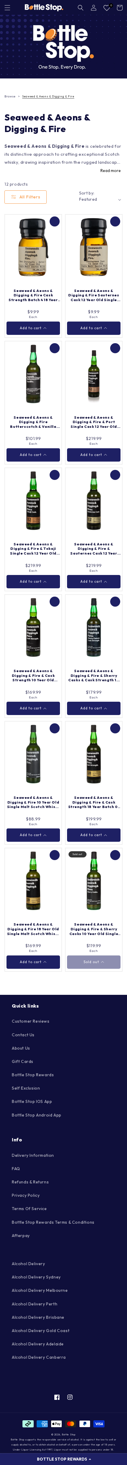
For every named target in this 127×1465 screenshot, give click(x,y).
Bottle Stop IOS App (32, 1101)
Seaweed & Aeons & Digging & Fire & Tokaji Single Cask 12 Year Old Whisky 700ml (33, 549)
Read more (110, 170)
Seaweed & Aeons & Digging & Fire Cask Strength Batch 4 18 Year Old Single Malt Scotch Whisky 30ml (33, 295)
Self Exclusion (26, 1088)
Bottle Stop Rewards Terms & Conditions (53, 1222)
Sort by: (87, 193)
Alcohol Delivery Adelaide (38, 1344)
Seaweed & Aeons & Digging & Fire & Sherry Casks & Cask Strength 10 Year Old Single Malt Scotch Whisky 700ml (93, 675)
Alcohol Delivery (28, 1263)
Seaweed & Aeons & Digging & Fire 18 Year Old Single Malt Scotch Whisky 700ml (33, 929)
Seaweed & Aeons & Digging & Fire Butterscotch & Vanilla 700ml (33, 422)
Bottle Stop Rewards (33, 1074)
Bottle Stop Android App (36, 1115)
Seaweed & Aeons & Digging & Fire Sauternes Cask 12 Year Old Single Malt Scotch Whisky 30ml (93, 295)
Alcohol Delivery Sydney (36, 1277)
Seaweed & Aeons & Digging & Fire (48, 96)
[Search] (80, 7)
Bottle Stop (69, 1434)
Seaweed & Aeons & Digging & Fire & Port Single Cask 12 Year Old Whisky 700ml (94, 422)
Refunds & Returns (30, 1182)
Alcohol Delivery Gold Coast (40, 1330)
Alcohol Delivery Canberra (39, 1357)
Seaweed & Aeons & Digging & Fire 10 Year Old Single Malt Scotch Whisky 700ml (33, 802)
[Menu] (7, 7)
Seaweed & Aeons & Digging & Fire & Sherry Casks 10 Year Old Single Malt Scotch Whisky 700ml (93, 929)
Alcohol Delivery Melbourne (40, 1290)
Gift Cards (22, 1061)
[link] (63, 46)
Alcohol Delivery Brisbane (38, 1317)
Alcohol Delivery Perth (34, 1304)
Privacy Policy (26, 1195)
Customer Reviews (31, 1021)
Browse (10, 96)
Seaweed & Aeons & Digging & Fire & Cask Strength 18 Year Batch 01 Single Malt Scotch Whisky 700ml (94, 802)
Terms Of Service (29, 1208)
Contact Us (23, 1034)
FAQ (16, 1168)
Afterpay (21, 1235)
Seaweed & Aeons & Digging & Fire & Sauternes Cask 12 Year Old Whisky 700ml (93, 549)
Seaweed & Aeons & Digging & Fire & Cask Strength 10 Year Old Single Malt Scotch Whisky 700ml (33, 675)
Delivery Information (33, 1155)
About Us (21, 1048)
